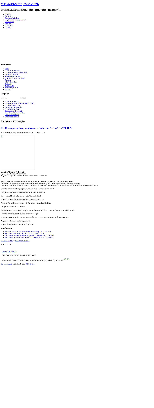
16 (16, 241)
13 (11, 241)
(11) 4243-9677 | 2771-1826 (20, 4)
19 (21, 241)
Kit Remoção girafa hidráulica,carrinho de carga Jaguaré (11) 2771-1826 (29, 237)
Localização (9, 25)
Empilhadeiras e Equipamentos (15, 20)
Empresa (8, 14)
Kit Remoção (9, 22)
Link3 (14, 251)
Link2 (9, 251)
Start (2, 241)
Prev (5, 241)
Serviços (8, 24)
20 (22, 241)
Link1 (4, 251)
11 (7, 241)
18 (19, 241)
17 (17, 241)
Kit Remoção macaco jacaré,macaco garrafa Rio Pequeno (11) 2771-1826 (29, 235)
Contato (7, 27)
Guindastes (8, 16)
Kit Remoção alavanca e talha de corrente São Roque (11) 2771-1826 (28, 231)
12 (9, 241)
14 (12, 241)
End (28, 241)
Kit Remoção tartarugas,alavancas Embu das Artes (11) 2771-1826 (36, 128)
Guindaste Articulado (12, 18)
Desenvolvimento (6, 264)
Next (25, 241)
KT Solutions (30, 264)
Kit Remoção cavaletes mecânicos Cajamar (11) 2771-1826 (24, 233)
